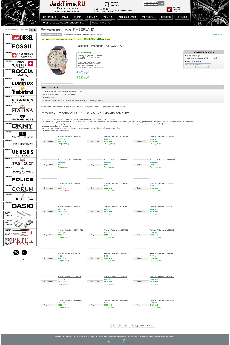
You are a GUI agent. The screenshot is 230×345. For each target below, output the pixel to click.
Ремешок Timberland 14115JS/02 (69, 253)
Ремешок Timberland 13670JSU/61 (70, 160)
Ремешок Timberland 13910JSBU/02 (70, 230)
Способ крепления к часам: (51, 34)
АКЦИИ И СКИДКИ (127, 17)
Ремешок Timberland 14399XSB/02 (70, 300)
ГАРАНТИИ (108, 17)
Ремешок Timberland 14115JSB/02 (116, 253)
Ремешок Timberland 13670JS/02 (69, 136)
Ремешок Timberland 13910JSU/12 (116, 230)
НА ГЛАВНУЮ (49, 17)
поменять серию (218, 34)
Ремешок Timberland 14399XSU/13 (162, 300)
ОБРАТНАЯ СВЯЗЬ (101, 23)
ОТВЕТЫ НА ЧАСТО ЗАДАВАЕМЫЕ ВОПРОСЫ (64, 23)
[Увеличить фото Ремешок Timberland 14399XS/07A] (57, 74)
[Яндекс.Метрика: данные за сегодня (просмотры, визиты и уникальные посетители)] (115, 342)
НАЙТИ (33, 30)
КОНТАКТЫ (181, 17)
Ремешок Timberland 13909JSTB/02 (162, 160)
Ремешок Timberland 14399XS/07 (115, 277)
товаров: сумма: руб (177, 9)
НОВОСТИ (166, 17)
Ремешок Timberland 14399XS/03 (69, 277)
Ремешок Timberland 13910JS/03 (115, 183)
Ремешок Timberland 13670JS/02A (116, 136)
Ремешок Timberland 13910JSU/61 (162, 230)
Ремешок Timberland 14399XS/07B (162, 277)
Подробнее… (101, 67)
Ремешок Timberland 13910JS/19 (115, 207)
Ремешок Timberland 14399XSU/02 (116, 300)
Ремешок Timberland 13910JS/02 (69, 183)
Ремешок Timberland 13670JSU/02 (162, 136)
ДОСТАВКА (92, 17)
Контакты (20, 259)
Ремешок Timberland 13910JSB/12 (162, 207)
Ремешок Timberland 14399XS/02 (161, 253)
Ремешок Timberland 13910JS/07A (70, 207)
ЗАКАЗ (65, 17)
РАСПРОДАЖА (148, 17)
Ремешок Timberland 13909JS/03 (115, 160)
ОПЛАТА (77, 17)
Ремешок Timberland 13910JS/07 (161, 183)
